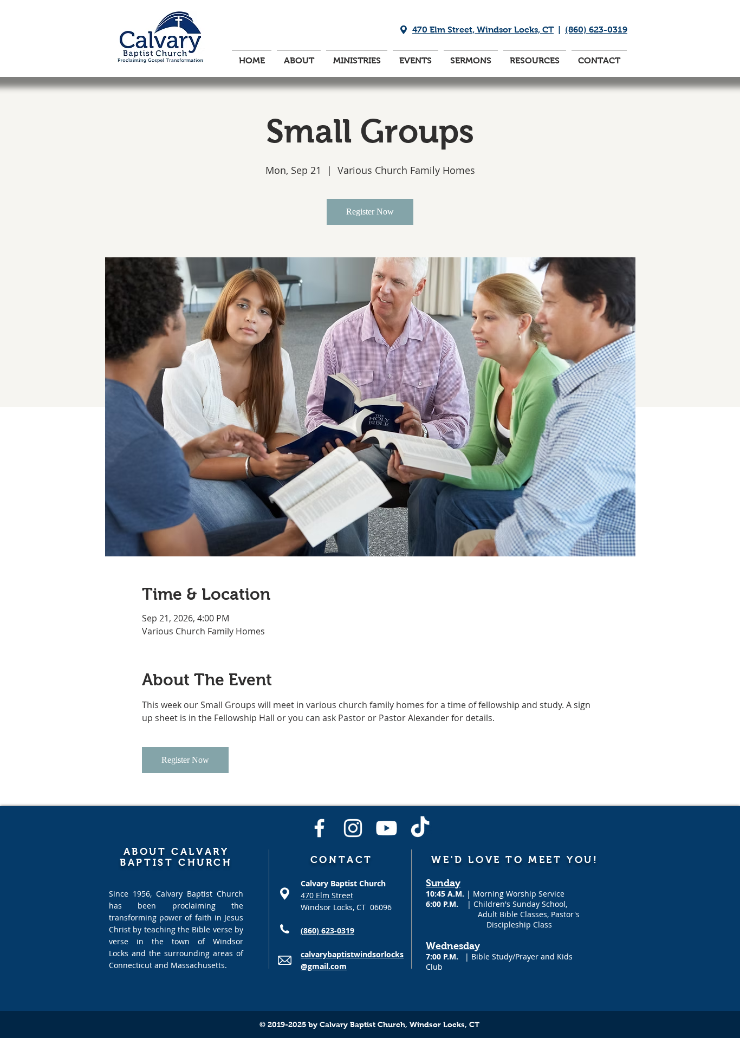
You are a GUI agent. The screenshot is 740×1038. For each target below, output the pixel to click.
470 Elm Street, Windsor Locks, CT (483, 29)
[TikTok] (420, 828)
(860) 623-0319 (596, 29)
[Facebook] (319, 828)
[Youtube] (386, 828)
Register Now (370, 211)
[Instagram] (353, 828)
